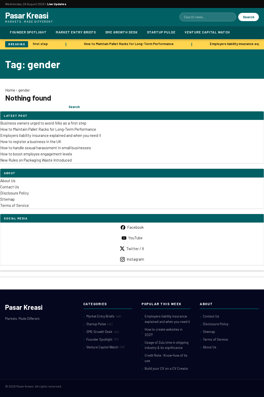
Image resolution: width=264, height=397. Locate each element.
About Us (7, 180)
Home (10, 90)
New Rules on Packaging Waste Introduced (36, 160)
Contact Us (9, 186)
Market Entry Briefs (76, 32)
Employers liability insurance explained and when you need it (50, 135)
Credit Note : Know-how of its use (166, 358)
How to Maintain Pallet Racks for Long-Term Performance (128, 44)
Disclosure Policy (14, 193)
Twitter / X (135, 248)
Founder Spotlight (28, 32)
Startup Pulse (161, 32)
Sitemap (7, 199)
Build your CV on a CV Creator (166, 368)
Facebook (135, 227)
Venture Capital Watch (207, 32)
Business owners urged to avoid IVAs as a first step (43, 123)
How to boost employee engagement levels (36, 154)
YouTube (135, 237)
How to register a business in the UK (30, 141)
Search (248, 17)
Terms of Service (14, 205)
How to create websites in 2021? (164, 332)
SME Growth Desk (121, 32)
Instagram (135, 259)
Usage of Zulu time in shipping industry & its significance (166, 345)
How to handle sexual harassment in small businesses (45, 147)
